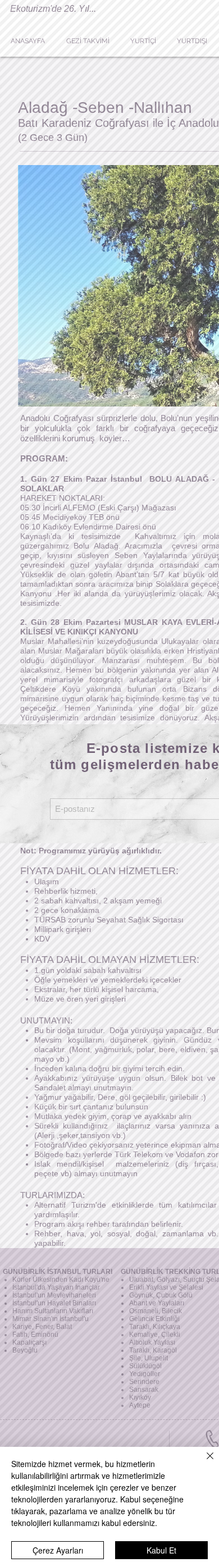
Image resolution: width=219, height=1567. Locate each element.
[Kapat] (203, 1462)
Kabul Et (161, 1550)
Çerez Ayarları (58, 1550)
